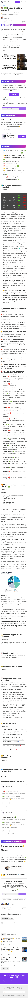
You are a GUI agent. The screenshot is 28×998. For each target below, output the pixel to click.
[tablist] (7, 918)
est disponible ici (14, 74)
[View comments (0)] (7, 21)
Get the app (22, 136)
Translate (3, 5)
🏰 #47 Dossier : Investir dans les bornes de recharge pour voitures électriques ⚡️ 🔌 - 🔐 (10, 949)
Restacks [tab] (11, 918)
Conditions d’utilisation (20, 896)
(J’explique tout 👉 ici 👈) (13, 126)
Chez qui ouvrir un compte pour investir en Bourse (10, 961)
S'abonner (18, 1)
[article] (14, 941)
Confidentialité (7, 988)
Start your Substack (10, 992)
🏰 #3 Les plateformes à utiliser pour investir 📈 (9, 958)
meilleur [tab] (3, 934)
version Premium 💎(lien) (10, 89)
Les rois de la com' (8, 737)
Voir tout (4, 968)
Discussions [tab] (13, 934)
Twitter (22, 97)
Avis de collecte (20, 988)
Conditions (14, 988)
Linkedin (5, 99)
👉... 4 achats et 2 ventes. (6, 941)
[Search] (25, 934)
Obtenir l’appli (20, 992)
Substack (5, 995)
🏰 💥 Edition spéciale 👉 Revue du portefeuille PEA (10, 938)
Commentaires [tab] (5, 918)
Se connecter (24, 1)
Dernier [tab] (8, 934)
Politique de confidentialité (20, 899)
